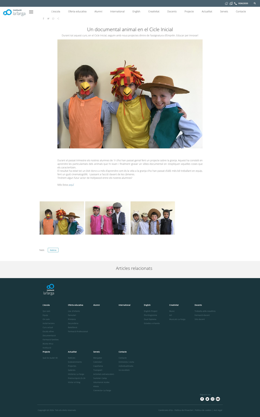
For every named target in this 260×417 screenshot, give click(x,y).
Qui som (46, 311)
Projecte (189, 11)
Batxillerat (72, 327)
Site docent (200, 319)
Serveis (224, 11)
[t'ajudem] (226, 3)
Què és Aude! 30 (50, 358)
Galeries (71, 370)
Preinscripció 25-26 (76, 378)
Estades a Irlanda (152, 323)
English (136, 11)
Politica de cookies (203, 410)
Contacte (241, 11)
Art (170, 315)
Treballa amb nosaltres (205, 311)
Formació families (51, 339)
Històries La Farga (76, 374)
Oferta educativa (77, 11)
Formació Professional (78, 331)
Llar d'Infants (74, 311)
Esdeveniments (75, 362)
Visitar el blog (74, 382)
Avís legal (218, 410)
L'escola (55, 11)
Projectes (72, 366)
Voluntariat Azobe (101, 382)
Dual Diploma (150, 319)
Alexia (96, 386)
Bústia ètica (48, 343)
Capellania (98, 366)
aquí (71, 184)
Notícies (71, 358)
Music (172, 311)
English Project (150, 311)
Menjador (97, 358)
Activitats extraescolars (103, 374)
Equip (45, 315)
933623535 (243, 3)
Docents (172, 11)
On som (46, 319)
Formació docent (202, 315)
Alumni (98, 11)
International (117, 11)
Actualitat (207, 11)
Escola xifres (48, 331)
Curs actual (48, 327)
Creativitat (153, 11)
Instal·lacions (49, 323)
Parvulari (72, 315)
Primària (72, 319)
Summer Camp (100, 378)
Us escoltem (124, 370)
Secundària (73, 323)
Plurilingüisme (150, 315)
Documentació (49, 335)
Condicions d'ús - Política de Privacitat (175, 410)
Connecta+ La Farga (102, 390)
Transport (97, 370)
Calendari (97, 362)
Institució (47, 347)
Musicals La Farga (177, 319)
